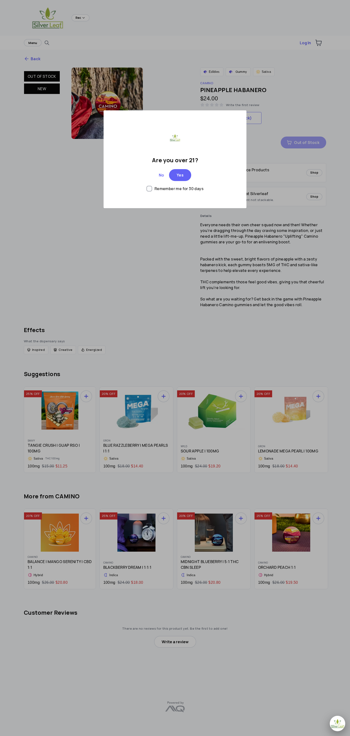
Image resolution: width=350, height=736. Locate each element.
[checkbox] (175, 188)
